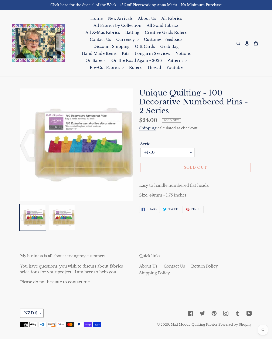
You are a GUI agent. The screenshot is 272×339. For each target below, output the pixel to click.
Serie (145, 144)
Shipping (147, 128)
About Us (148, 266)
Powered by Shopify (235, 324)
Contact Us (174, 266)
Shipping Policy (154, 273)
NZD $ (30, 313)
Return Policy (204, 266)
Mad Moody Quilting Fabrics (194, 324)
